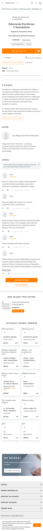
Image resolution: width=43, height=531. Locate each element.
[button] (32, 57)
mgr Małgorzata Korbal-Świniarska (21, 35)
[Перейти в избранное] (36, 3)
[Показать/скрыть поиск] (32, 3)
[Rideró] (2, 3)
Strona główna (11, 3)
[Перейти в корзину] (40, 3)
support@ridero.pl (17, 516)
